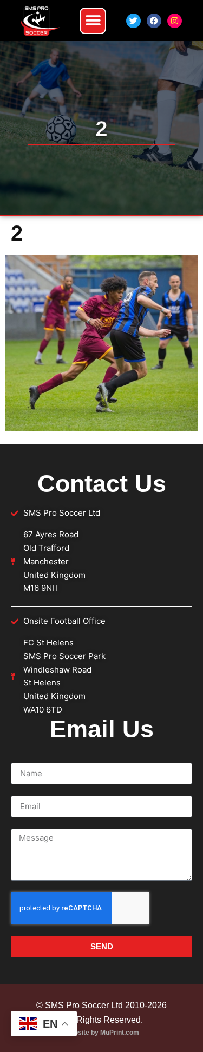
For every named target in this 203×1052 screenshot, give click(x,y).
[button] (93, 21)
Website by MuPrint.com (101, 1032)
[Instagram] (174, 21)
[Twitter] (133, 21)
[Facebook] (154, 21)
